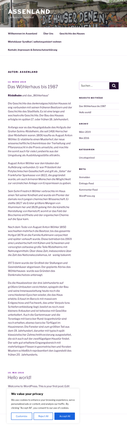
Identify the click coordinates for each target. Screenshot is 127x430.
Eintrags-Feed (86, 183)
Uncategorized (87, 157)
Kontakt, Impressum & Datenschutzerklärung (32, 49)
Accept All (64, 416)
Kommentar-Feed (88, 189)
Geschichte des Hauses (72, 33)
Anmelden (84, 177)
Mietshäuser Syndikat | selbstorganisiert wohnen (34, 41)
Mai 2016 (84, 138)
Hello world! (19, 377)
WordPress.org (87, 195)
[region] (43, 405)
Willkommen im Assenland (22, 33)
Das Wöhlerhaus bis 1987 (33, 86)
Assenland (29, 11)
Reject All (43, 416)
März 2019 (85, 131)
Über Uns (48, 33)
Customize (21, 416)
